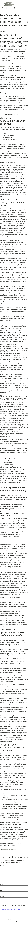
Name (2, 884)
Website (2, 896)
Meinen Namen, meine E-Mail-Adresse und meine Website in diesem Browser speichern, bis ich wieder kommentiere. (14, 905)
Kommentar (3, 865)
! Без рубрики (3, 28)
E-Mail (2, 890)
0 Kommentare (12, 31)
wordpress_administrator (8, 849)
